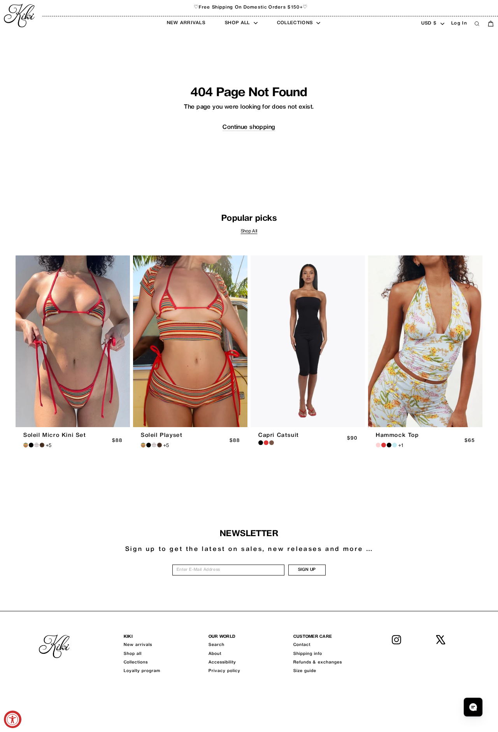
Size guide (304, 671)
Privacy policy (224, 671)
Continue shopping (249, 127)
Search (216, 645)
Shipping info (307, 654)
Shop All (249, 231)
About (215, 654)
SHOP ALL (238, 23)
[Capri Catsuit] (308, 341)
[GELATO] (36, 445)
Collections (136, 662)
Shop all (133, 654)
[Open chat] (473, 707)
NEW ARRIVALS (186, 23)
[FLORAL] (378, 445)
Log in (459, 23)
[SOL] (25, 445)
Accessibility (222, 662)
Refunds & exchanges (317, 662)
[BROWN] (271, 442)
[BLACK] (260, 442)
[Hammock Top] (425, 341)
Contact (301, 645)
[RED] (266, 442)
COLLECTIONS (296, 23)
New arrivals (138, 645)
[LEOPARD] (42, 445)
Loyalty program (142, 671)
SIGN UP (307, 570)
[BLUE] (394, 445)
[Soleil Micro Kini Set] (73, 341)
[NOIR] (31, 445)
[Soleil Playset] (190, 341)
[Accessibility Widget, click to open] (12, 719)
